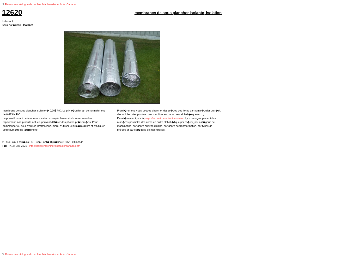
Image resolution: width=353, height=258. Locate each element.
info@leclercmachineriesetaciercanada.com (54, 145)
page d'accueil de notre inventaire (164, 118)
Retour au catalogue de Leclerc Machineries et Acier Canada (40, 4)
